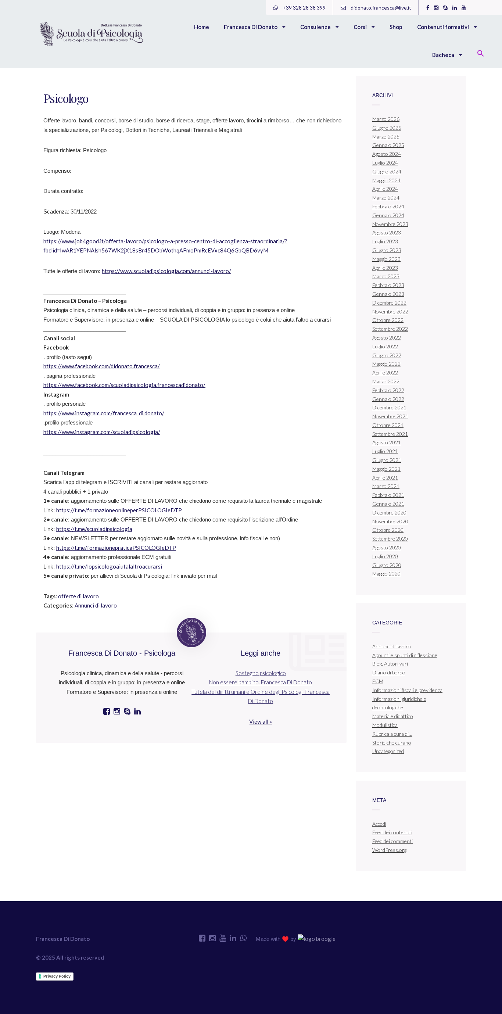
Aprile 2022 (385, 372)
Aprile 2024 (385, 189)
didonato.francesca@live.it (380, 7)
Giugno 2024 (386, 171)
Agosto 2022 (386, 337)
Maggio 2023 (386, 259)
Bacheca (443, 54)
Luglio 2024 (385, 163)
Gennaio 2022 (388, 399)
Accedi (379, 824)
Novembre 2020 (390, 521)
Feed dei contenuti (392, 832)
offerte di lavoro (78, 596)
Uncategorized (388, 751)
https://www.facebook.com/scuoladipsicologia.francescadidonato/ (124, 384)
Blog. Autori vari (390, 663)
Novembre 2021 (390, 416)
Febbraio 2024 (388, 206)
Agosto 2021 (386, 442)
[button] (480, 54)
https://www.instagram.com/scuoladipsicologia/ (101, 432)
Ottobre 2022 (388, 320)
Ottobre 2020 (388, 530)
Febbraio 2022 (388, 390)
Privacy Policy (57, 976)
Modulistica (385, 725)
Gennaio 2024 (388, 215)
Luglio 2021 (385, 451)
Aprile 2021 (385, 477)
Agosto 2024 (386, 154)
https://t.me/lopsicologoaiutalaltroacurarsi (109, 566)
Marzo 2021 (385, 486)
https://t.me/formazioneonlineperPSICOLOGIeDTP (119, 510)
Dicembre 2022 (389, 303)
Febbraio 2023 (388, 285)
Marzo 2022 (385, 381)
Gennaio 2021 (388, 504)
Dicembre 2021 (389, 407)
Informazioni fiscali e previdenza (407, 690)
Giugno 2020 (386, 565)
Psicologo (66, 98)
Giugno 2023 (386, 250)
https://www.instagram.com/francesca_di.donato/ (103, 413)
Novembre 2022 (390, 311)
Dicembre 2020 (389, 512)
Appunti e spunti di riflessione (404, 655)
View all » (260, 721)
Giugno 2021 (386, 460)
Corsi (361, 27)
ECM (377, 681)
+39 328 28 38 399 (304, 7)
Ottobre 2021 (388, 425)
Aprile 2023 (385, 268)
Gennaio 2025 (388, 145)
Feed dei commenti (392, 841)
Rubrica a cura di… (392, 734)
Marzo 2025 (385, 136)
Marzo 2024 (385, 197)
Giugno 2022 (386, 355)
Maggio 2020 (386, 573)
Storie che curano (391, 742)
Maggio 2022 (386, 364)
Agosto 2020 (386, 547)
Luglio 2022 (385, 346)
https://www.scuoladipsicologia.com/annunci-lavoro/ (166, 271)
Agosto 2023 (386, 232)
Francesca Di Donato (251, 27)
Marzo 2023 (385, 276)
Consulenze (316, 27)
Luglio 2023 (385, 241)
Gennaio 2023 (388, 294)
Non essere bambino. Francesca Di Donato (260, 682)
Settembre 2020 (390, 538)
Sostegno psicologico (261, 673)
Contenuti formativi (443, 27)
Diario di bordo (388, 672)
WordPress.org (389, 850)
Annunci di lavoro (96, 605)
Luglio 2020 (385, 556)
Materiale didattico (392, 716)
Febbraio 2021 (388, 495)
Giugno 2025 (386, 128)
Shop (396, 27)
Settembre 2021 (390, 434)
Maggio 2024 (386, 180)
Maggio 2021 (386, 469)
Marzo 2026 (385, 119)
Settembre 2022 (390, 329)
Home (201, 27)
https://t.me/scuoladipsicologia (94, 529)
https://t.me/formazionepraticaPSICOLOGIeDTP (116, 547)
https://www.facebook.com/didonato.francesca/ (101, 366)
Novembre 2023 (390, 224)
